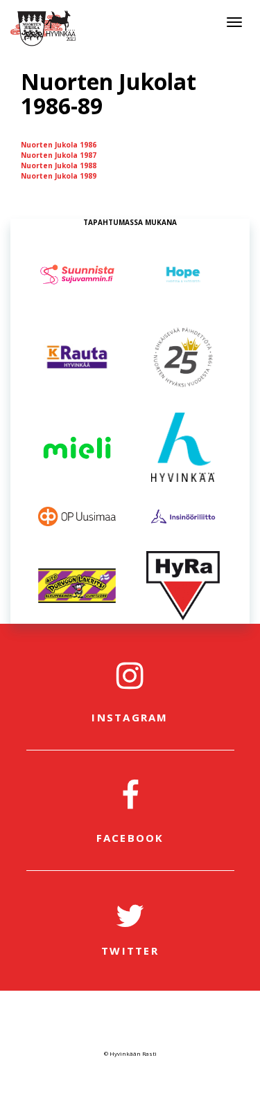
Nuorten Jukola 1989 (58, 176)
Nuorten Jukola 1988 (58, 165)
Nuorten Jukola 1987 (58, 155)
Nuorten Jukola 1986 (58, 145)
